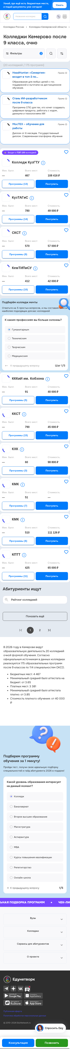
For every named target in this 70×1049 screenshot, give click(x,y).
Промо (61, 73)
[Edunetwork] (7, 16)
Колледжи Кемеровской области (48, 26)
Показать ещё (35, 616)
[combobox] (29, 16)
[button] (35, 919)
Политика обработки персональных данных (24, 1015)
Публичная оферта (12, 1011)
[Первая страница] (20, 630)
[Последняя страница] (49, 630)
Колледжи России (13, 26)
